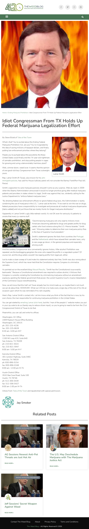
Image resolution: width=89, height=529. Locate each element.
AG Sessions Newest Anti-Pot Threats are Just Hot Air (21, 456)
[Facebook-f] (61, 7)
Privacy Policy (50, 521)
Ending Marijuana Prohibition (18, 113)
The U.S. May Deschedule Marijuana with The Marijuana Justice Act (66, 457)
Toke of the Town (24, 137)
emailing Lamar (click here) (31, 302)
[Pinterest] (80, 7)
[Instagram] (74, 7)
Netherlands (43, 239)
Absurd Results (38, 269)
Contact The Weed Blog (20, 521)
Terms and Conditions (69, 521)
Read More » (9, 463)
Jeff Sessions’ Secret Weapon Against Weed (21, 505)
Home (4, 113)
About (37, 521)
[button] (7, 16)
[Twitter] (67, 7)
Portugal (80, 236)
